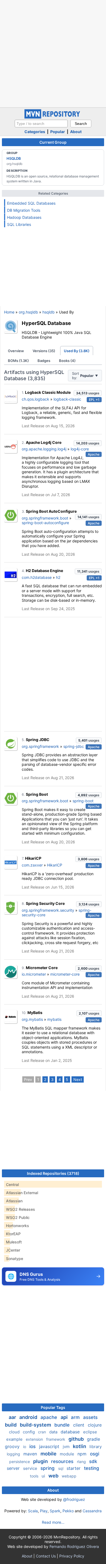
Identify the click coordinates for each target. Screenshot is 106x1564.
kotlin (80, 1446)
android (28, 1417)
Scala (33, 1510)
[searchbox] (41, 123)
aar (13, 1417)
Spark (55, 1510)
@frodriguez (74, 1499)
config (29, 1431)
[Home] (53, 117)
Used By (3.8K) (76, 351)
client (79, 1425)
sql (61, 1468)
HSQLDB (14, 158)
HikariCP (33, 858)
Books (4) (67, 360)
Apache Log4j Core (43, 442)
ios (33, 1446)
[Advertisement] (53, 53)
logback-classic (67, 399)
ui (44, 1476)
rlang (82, 1461)
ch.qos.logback (35, 399)
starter (74, 1468)
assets (90, 1417)
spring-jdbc (73, 746)
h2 (58, 577)
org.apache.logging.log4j (44, 449)
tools (34, 1476)
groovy (13, 1446)
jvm (67, 1446)
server (14, 1468)
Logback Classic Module (48, 392)
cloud (15, 1431)
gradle (93, 1439)
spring (48, 1468)
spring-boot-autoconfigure (45, 522)
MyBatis (34, 1012)
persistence (20, 1461)
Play (44, 1510)
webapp (69, 1476)
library (95, 1446)
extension (35, 1439)
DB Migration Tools (23, 210)
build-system (36, 1425)
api (65, 1417)
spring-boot (83, 800)
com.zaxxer (32, 865)
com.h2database (37, 577)
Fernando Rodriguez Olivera (74, 1546)
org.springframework (40, 746)
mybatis (54, 1019)
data (53, 1431)
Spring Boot (37, 794)
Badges (44, 360)
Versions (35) (44, 351)
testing (91, 1468)
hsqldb (48, 312)
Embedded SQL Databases (31, 203)
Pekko (68, 1510)
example (15, 1439)
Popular (57, 131)
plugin (41, 1461)
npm (82, 1454)
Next (77, 1079)
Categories (34, 131)
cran (42, 1432)
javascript (50, 1446)
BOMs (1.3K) (18, 360)
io (25, 1446)
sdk (93, 1461)
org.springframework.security (48, 910)
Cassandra (92, 1510)
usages (87, 393)
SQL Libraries (19, 224)
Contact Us (46, 1556)
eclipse (90, 1431)
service (30, 1468)
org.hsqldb (28, 312)
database (71, 1431)
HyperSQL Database (46, 323)
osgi (94, 1454)
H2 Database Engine (44, 570)
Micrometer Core (42, 967)
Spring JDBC (37, 739)
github (76, 1439)
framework (56, 1439)
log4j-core (80, 449)
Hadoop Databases (24, 217)
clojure (95, 1425)
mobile (49, 1454)
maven (30, 1454)
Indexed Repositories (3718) (53, 1173)
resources (63, 1461)
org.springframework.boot (45, 518)
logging (14, 1454)
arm (76, 1417)
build (11, 1425)
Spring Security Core (45, 903)
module (67, 1454)
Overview (16, 351)
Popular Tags (53, 1407)
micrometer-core (65, 974)
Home (9, 312)
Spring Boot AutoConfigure (51, 511)
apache (49, 1417)
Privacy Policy (71, 1556)
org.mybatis (32, 1019)
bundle (62, 1425)
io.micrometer (34, 974)
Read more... (53, 1522)
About (76, 131)
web (54, 1476)
